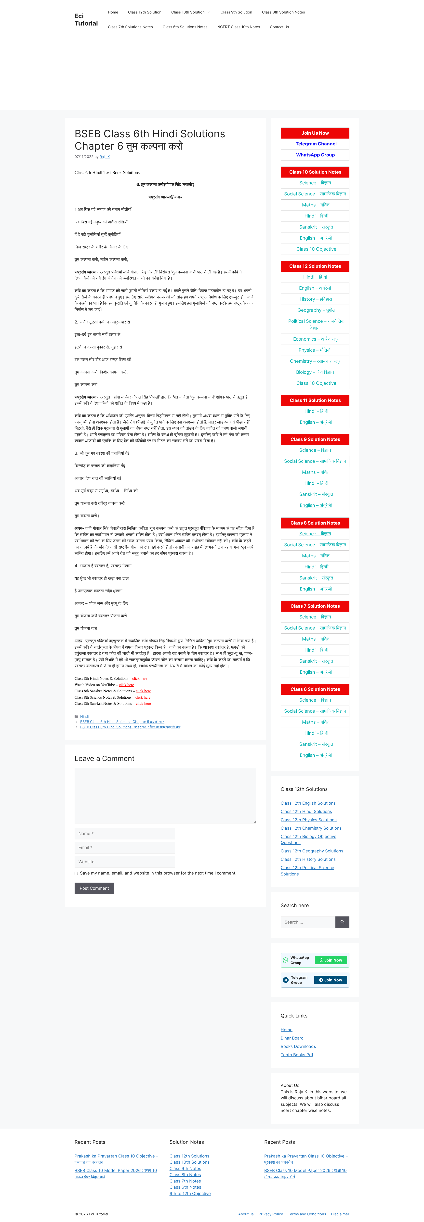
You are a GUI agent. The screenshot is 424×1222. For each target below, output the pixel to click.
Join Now (333, 960)
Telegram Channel (316, 144)
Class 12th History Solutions (308, 859)
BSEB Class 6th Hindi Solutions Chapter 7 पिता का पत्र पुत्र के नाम (130, 727)
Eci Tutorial (86, 19)
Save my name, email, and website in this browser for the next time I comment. (158, 873)
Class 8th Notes (185, 1174)
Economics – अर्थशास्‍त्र (315, 339)
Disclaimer (340, 1214)
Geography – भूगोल (316, 310)
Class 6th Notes (185, 1187)
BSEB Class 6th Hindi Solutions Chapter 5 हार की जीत (122, 722)
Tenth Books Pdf (297, 1054)
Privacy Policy (271, 1214)
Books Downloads (298, 1046)
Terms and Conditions (307, 1214)
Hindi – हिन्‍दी (316, 216)
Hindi (84, 716)
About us (246, 1214)
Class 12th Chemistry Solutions (311, 828)
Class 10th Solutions (190, 1162)
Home (113, 12)
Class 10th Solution (188, 12)
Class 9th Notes (185, 1168)
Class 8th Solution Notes (283, 12)
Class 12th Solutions (189, 1156)
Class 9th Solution (236, 12)
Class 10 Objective (316, 249)
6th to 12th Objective (190, 1193)
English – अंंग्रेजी (316, 238)
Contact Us (279, 27)
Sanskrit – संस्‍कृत (316, 227)
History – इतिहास (316, 299)
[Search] (342, 922)
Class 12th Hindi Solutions (306, 811)
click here (139, 678)
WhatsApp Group (315, 155)
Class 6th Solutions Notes (185, 27)
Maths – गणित (316, 205)
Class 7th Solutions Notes (130, 27)
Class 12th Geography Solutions (312, 851)
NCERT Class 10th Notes (238, 27)
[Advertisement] (212, 76)
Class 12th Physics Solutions (309, 819)
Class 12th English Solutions (308, 803)
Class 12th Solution (144, 12)
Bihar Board (292, 1038)
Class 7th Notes (185, 1181)
